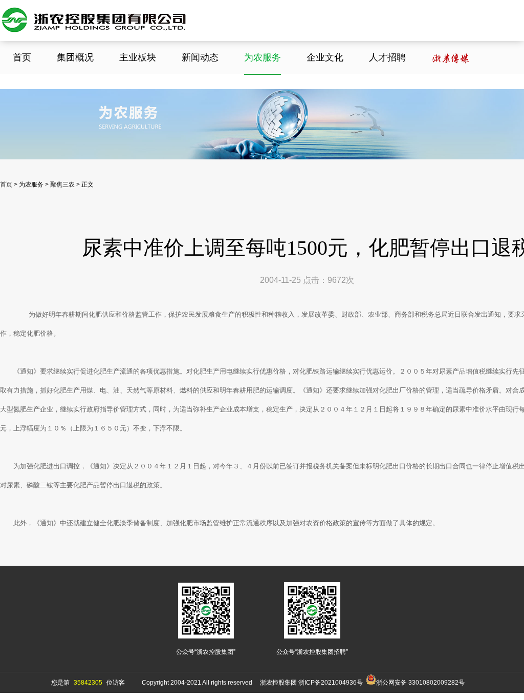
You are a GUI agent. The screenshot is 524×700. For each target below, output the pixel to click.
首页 (22, 57)
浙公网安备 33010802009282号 (420, 682)
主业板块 (137, 57)
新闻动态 (200, 57)
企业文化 (325, 57)
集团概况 (75, 57)
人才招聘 (387, 57)
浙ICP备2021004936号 (330, 682)
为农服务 (262, 57)
